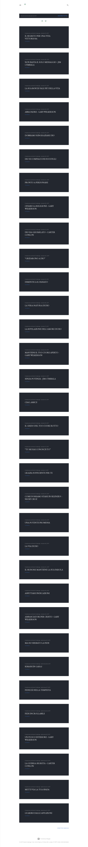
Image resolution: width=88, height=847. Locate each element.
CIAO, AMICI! (31, 402)
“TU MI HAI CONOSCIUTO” (38, 449)
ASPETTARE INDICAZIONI (37, 593)
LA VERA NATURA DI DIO (37, 305)
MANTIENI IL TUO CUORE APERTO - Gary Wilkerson (42, 354)
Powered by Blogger (45, 838)
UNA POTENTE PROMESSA (37, 522)
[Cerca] (68, 4)
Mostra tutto (62, 15)
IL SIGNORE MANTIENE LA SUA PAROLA (44, 569)
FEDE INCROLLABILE (35, 713)
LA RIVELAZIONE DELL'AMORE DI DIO (43, 329)
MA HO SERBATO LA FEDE (37, 643)
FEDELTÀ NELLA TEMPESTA (38, 690)
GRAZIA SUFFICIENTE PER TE (39, 473)
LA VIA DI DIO (31, 546)
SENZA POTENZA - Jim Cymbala (40, 378)
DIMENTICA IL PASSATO (36, 282)
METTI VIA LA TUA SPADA (37, 789)
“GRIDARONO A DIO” (35, 258)
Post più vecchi (63, 828)
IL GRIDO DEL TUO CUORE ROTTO (41, 425)
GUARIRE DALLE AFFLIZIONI (38, 813)
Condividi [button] (27, 41)
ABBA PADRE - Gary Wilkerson (40, 112)
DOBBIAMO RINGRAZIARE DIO (39, 135)
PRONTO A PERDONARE (36, 182)
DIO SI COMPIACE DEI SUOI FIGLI (40, 159)
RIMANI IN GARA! (33, 666)
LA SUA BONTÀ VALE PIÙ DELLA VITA (42, 88)
